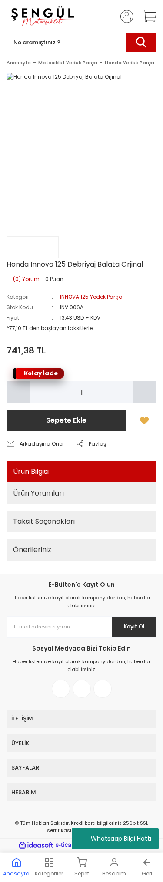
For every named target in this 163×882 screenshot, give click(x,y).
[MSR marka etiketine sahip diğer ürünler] (33, 247)
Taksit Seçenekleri (44, 521)
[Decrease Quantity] (18, 392)
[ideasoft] (36, 845)
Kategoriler (49, 873)
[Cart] (146, 16)
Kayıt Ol (134, 626)
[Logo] (42, 16)
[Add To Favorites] (144, 420)
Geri (147, 873)
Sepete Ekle (66, 420)
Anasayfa (16, 873)
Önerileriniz (32, 550)
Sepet (81, 873)
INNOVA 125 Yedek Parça (91, 297)
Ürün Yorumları (38, 493)
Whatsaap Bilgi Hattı (121, 838)
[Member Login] (124, 16)
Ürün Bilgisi (31, 471)
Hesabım (114, 873)
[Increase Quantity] (144, 392)
